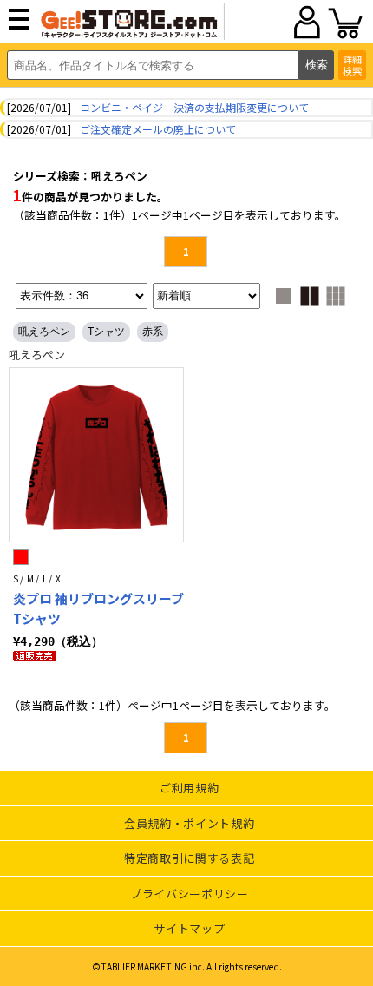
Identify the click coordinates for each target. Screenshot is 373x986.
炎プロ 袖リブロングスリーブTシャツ (98, 608)
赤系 (152, 331)
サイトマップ (189, 928)
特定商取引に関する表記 (189, 858)
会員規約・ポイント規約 (189, 823)
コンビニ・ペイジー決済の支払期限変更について (194, 107)
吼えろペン (44, 331)
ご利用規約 (189, 787)
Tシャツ (106, 331)
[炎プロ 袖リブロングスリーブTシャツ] (96, 455)
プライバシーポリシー (189, 893)
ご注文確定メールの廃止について (158, 129)
